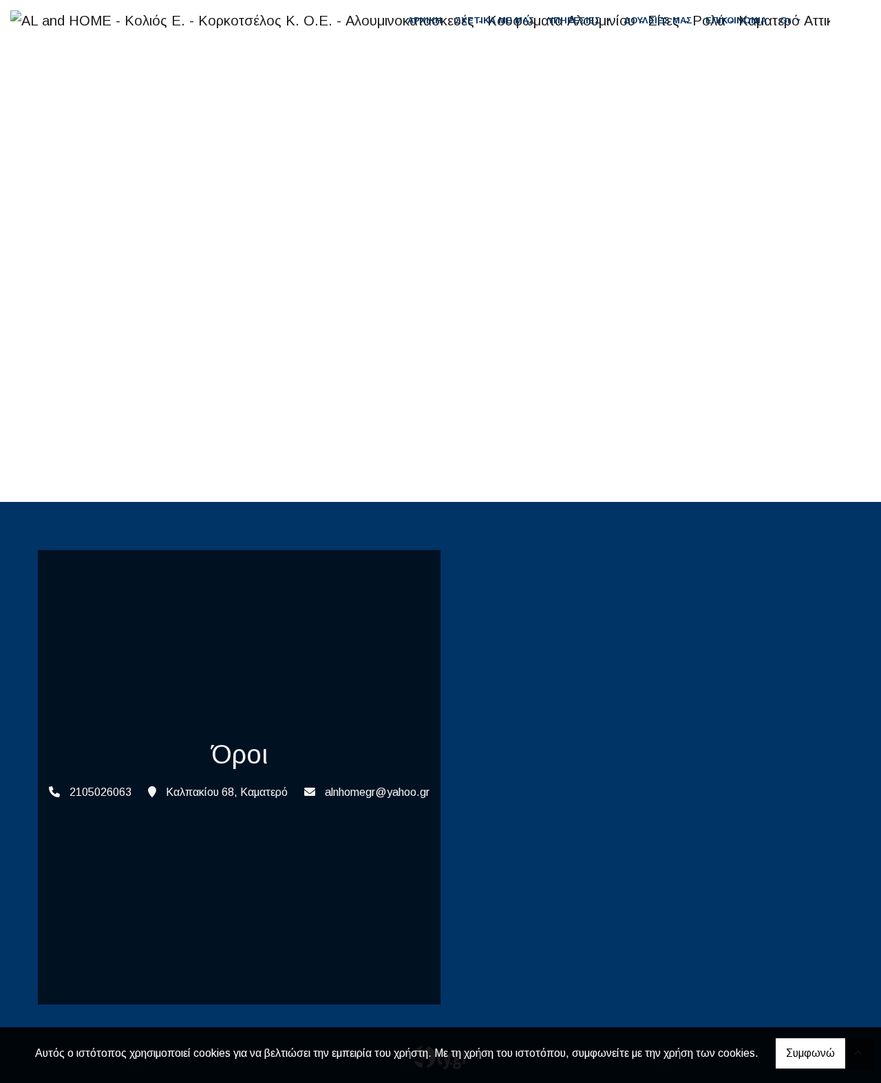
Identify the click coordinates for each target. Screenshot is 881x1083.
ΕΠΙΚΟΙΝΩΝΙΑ (736, 20)
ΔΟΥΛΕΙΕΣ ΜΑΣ (658, 20)
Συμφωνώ (810, 1053)
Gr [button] (787, 20)
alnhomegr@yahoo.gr (377, 792)
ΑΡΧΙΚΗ (424, 20)
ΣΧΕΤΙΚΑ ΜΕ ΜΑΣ (495, 20)
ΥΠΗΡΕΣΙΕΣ (576, 20)
